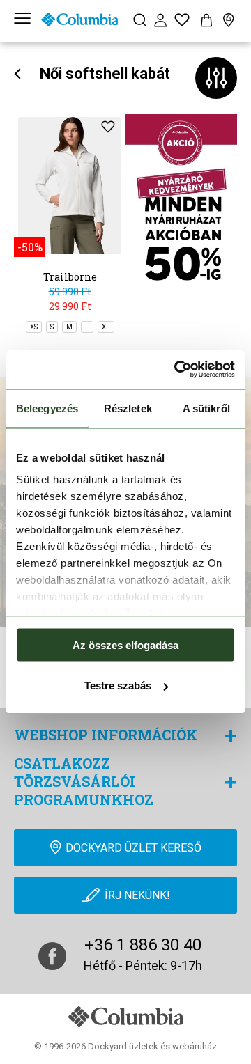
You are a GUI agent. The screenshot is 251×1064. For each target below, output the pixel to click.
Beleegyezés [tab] (47, 408)
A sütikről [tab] (206, 408)
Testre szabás (117, 685)
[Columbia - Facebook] (52, 956)
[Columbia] (79, 19)
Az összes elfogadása (125, 644)
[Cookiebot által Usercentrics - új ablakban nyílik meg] (177, 370)
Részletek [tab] (128, 408)
